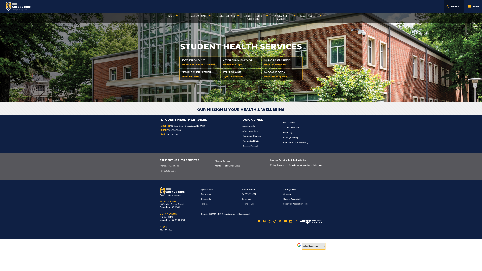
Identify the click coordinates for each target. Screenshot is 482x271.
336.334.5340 (172, 166)
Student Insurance (291, 128)
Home (170, 16)
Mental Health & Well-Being (253, 17)
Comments (206, 199)
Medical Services (226, 16)
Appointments (249, 126)
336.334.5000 (166, 230)
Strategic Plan (289, 190)
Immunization (289, 123)
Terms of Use (248, 204)
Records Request (250, 146)
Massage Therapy (291, 138)
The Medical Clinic (251, 141)
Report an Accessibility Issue (296, 204)
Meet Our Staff (198, 16)
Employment (206, 194)
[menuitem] (241, 161)
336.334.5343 (170, 171)
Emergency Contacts (252, 136)
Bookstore (246, 199)
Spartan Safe (207, 190)
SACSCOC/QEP (249, 194)
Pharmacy (287, 133)
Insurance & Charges (280, 17)
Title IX (204, 204)
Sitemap (287, 194)
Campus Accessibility (292, 199)
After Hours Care (250, 131)
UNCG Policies (248, 190)
